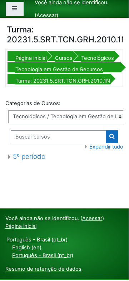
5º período (29, 156)
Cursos (64, 58)
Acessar (46, 15)
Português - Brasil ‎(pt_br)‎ (37, 239)
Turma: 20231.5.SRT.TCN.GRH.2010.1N (62, 81)
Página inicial (30, 58)
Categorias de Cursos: (32, 103)
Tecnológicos (97, 58)
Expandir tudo (106, 147)
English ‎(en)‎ (26, 247)
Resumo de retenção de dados (43, 269)
